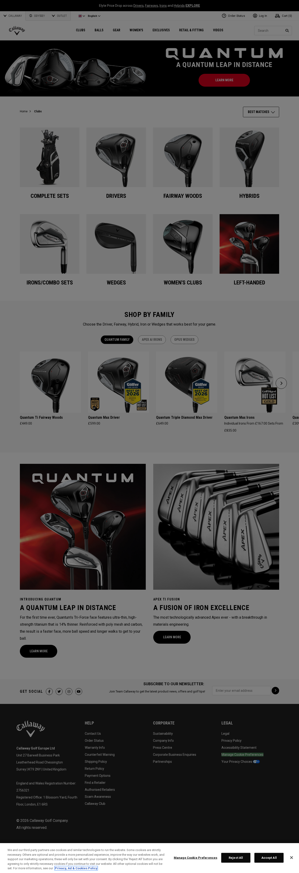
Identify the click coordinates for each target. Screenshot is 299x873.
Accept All (269, 857)
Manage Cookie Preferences (195, 857)
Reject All (236, 857)
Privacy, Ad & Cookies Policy (76, 868)
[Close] (291, 857)
